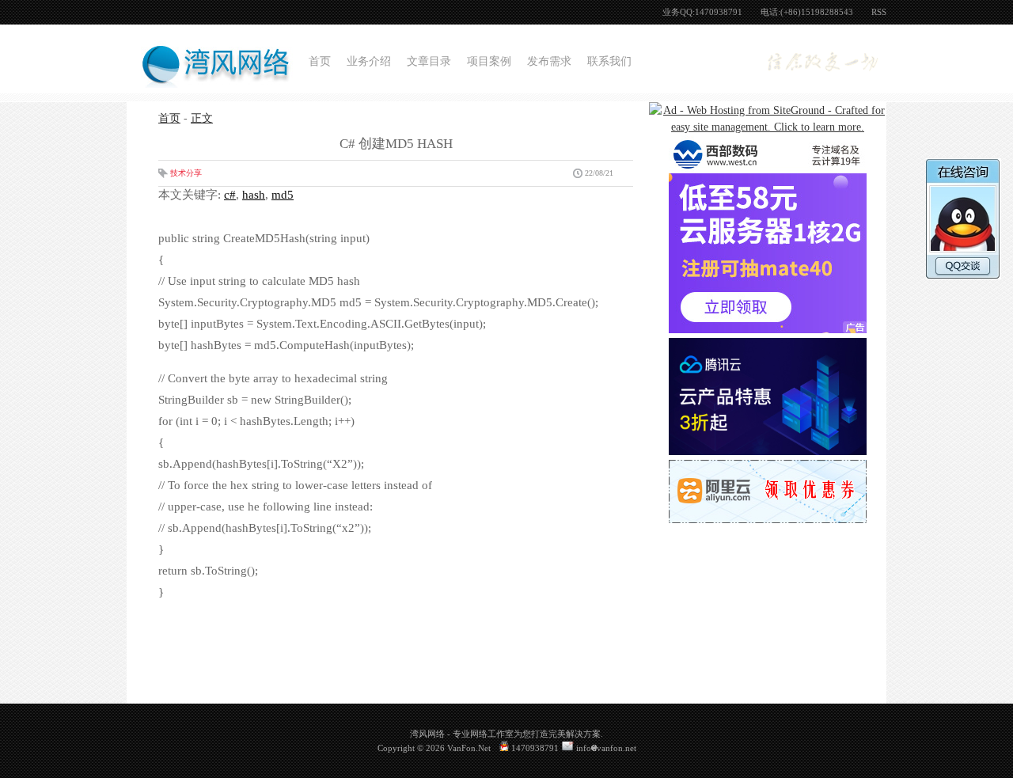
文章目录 (429, 61)
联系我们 (609, 61)
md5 (282, 194)
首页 (320, 61)
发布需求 (549, 61)
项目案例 (489, 61)
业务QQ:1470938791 (702, 12)
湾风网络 (427, 733)
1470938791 (534, 748)
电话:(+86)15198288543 (807, 12)
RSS (878, 12)
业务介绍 (369, 61)
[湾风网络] (214, 78)
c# (230, 194)
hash (253, 194)
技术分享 (186, 173)
